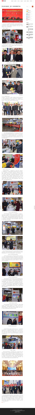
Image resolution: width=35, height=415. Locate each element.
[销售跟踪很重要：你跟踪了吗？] (0, 207)
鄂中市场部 (10, 7)
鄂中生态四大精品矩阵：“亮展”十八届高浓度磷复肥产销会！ (11, 6)
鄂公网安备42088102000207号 (22, 410)
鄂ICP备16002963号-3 (17, 411)
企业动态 (6, 7)
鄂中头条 (4, 402)
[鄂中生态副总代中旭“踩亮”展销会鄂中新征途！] (34, 207)
